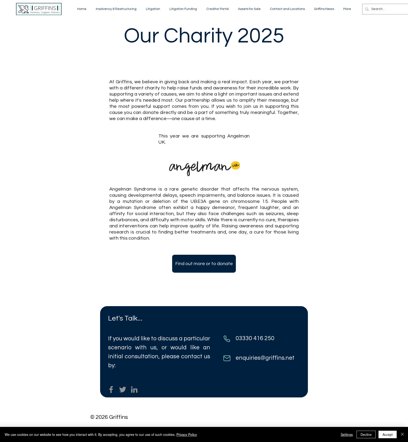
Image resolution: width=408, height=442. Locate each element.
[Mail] (226, 358)
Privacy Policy (186, 434)
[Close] (402, 434)
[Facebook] (111, 389)
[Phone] (227, 338)
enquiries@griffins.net (265, 358)
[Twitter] (122, 389)
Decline (366, 434)
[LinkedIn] (134, 389)
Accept (387, 434)
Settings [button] (347, 434)
